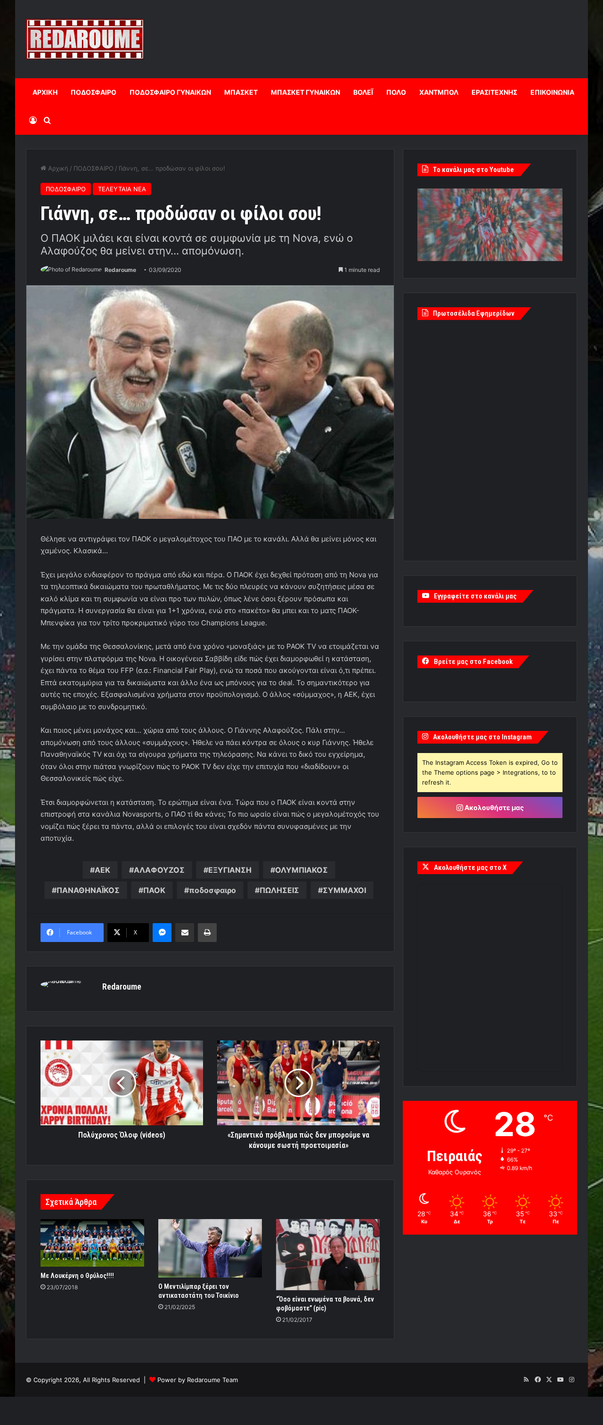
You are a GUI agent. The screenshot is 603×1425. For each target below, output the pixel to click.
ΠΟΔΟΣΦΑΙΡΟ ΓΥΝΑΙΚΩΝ (170, 92)
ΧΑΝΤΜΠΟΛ (438, 92)
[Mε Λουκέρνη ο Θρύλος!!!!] (92, 1243)
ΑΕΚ (102, 870)
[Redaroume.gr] (85, 39)
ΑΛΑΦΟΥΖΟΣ (159, 870)
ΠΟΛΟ (396, 92)
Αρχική (57, 168)
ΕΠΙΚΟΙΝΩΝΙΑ (552, 92)
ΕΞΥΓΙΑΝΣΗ (230, 870)
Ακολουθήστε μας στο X (470, 867)
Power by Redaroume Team (197, 1380)
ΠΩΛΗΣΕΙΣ (279, 890)
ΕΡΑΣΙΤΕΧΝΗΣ (494, 92)
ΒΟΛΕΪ (363, 92)
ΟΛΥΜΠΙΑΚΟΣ (301, 870)
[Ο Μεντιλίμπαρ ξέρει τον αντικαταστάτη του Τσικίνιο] (210, 1248)
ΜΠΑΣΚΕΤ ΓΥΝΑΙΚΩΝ (305, 92)
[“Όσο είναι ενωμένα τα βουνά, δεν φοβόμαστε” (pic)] (328, 1254)
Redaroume (120, 269)
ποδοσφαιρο (212, 890)
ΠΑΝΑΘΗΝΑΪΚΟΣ (88, 890)
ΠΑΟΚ (154, 890)
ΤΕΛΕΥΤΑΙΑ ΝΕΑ (122, 189)
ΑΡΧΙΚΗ (45, 92)
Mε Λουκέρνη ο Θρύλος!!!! (77, 1275)
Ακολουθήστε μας (493, 807)
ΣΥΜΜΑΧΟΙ (344, 890)
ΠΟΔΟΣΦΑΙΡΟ (93, 92)
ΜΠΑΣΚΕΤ (241, 92)
